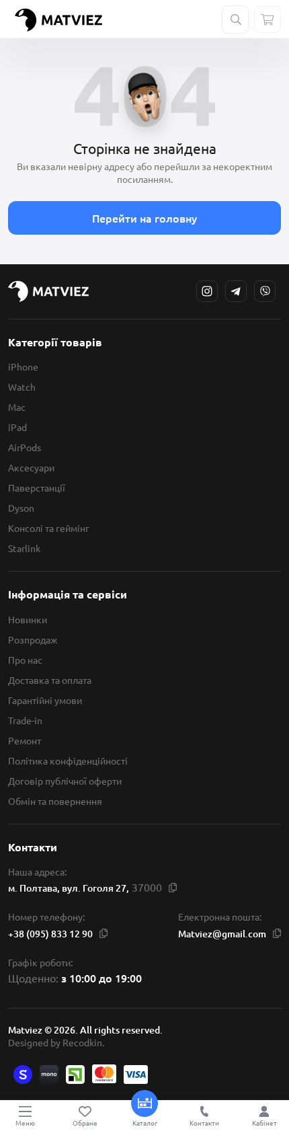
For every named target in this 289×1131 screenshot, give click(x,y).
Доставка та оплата (49, 680)
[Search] (236, 19)
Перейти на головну (144, 217)
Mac (17, 407)
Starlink (24, 548)
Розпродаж (33, 639)
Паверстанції (36, 487)
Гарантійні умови (45, 700)
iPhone (23, 366)
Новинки (27, 619)
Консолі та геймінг (48, 528)
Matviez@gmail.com (222, 933)
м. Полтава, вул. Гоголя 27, (68, 888)
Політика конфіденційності (68, 760)
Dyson (21, 508)
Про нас (25, 660)
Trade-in (25, 720)
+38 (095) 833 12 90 (50, 933)
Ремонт (24, 740)
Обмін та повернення (55, 801)
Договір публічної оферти (65, 781)
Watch (22, 387)
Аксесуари (31, 467)
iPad (17, 427)
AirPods (24, 447)
